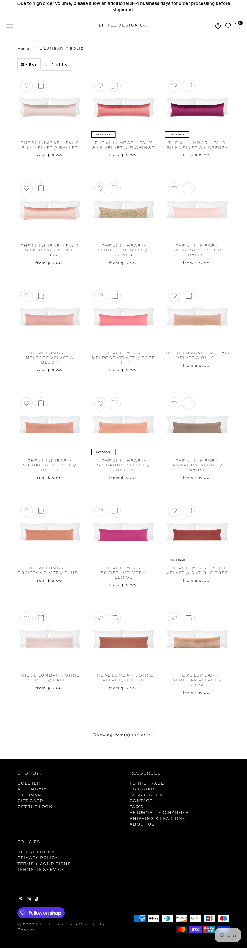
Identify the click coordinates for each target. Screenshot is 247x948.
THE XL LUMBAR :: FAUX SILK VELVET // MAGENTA (197, 145)
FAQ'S (137, 806)
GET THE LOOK (35, 806)
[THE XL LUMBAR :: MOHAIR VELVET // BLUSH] (197, 317)
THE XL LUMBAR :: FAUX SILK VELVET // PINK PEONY (49, 250)
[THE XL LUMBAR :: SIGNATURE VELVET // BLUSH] (49, 424)
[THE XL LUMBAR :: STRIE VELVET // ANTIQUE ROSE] (197, 532)
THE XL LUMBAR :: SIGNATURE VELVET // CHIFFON (123, 465)
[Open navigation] (9, 25)
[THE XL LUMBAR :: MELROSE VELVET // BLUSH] (49, 317)
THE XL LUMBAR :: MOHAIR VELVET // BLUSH (197, 355)
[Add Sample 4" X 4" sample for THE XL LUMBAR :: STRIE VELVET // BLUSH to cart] (115, 618)
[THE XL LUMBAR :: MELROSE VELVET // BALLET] (197, 209)
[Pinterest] (20, 899)
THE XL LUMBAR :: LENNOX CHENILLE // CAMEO (123, 250)
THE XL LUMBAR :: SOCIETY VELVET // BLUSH (49, 570)
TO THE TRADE (147, 783)
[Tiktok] (36, 899)
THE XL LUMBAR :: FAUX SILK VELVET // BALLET (49, 145)
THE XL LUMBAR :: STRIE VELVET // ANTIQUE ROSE (197, 570)
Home (23, 48)
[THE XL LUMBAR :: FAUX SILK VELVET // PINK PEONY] (49, 209)
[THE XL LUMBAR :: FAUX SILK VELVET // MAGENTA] (197, 107)
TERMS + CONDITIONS (44, 863)
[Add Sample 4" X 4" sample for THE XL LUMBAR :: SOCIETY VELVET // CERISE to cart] (115, 511)
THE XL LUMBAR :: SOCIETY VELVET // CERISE (123, 572)
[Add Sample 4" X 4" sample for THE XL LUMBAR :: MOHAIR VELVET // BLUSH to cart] (189, 296)
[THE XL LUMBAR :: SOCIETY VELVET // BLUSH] (49, 532)
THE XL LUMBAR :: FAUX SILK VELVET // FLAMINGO (123, 145)
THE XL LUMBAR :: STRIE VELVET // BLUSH (123, 678)
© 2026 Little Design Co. (45, 924)
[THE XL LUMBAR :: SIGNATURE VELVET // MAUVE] (197, 424)
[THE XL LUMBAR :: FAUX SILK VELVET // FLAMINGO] (123, 107)
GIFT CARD (30, 800)
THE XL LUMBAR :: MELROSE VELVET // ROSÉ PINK (123, 357)
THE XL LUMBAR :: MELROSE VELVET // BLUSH (50, 357)
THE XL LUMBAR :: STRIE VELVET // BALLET (50, 678)
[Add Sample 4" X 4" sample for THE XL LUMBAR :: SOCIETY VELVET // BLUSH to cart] (41, 511)
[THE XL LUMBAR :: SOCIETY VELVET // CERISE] (123, 532)
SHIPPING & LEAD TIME (158, 818)
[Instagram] (29, 899)
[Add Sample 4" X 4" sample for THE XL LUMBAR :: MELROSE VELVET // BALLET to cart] (189, 188)
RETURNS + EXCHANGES (159, 812)
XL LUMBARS (33, 789)
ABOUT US (142, 824)
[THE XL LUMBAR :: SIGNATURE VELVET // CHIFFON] (123, 424)
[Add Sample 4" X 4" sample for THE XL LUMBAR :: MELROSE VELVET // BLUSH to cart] (41, 296)
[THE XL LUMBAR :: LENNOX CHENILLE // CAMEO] (123, 209)
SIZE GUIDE (144, 789)
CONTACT (141, 800)
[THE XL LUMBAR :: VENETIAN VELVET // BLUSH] (197, 639)
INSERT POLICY (36, 852)
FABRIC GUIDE (147, 795)
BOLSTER (28, 783)
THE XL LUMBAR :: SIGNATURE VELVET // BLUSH (50, 465)
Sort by (59, 65)
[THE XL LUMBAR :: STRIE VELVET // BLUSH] (123, 639)
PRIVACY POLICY (37, 857)
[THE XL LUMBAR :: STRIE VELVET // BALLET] (49, 639)
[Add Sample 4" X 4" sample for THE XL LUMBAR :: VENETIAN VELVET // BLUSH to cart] (189, 618)
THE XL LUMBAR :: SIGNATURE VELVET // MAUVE (197, 465)
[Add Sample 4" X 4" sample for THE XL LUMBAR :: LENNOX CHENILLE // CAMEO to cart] (115, 188)
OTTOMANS (31, 795)
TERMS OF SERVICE (41, 869)
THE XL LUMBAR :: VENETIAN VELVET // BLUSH (197, 680)
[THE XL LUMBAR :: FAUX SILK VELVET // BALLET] (49, 107)
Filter (31, 64)
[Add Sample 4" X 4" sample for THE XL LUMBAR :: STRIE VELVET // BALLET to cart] (41, 618)
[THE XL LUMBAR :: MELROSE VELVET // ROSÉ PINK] (123, 317)
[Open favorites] (228, 26)
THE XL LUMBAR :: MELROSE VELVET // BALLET (197, 250)
